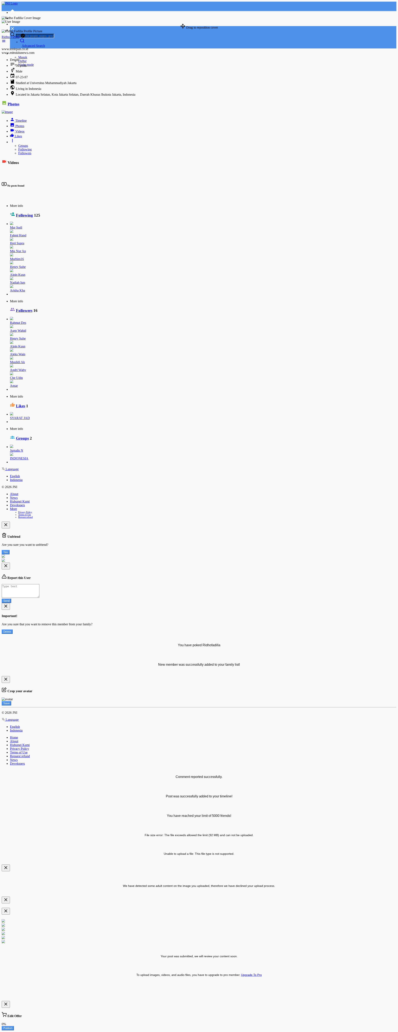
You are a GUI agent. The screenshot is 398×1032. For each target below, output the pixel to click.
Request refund (25, 517)
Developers (17, 505)
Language (12, 469)
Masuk (22, 57)
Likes (20, 406)
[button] (4, 42)
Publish (7, 1028)
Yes (5, 552)
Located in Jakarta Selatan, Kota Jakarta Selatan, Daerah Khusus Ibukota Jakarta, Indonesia (75, 94)
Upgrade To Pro (251, 975)
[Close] (6, 525)
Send (6, 600)
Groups (23, 145)
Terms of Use (24, 514)
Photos (13, 104)
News (14, 497)
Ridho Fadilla (10, 37)
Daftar (22, 61)
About (14, 494)
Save (6, 703)
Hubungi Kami (20, 501)
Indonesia (16, 480)
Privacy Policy (25, 512)
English (15, 476)
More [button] (13, 509)
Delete (7, 631)
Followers (24, 153)
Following (25, 149)
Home (14, 737)
